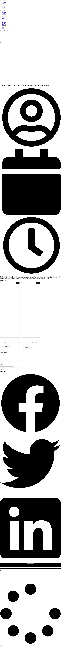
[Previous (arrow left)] (0, 646)
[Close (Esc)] (3, 645)
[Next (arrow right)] (1, 646)
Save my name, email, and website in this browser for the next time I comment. (13, 367)
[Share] (2, 645)
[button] (30, 403)
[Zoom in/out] (0, 645)
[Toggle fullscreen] (1, 645)
